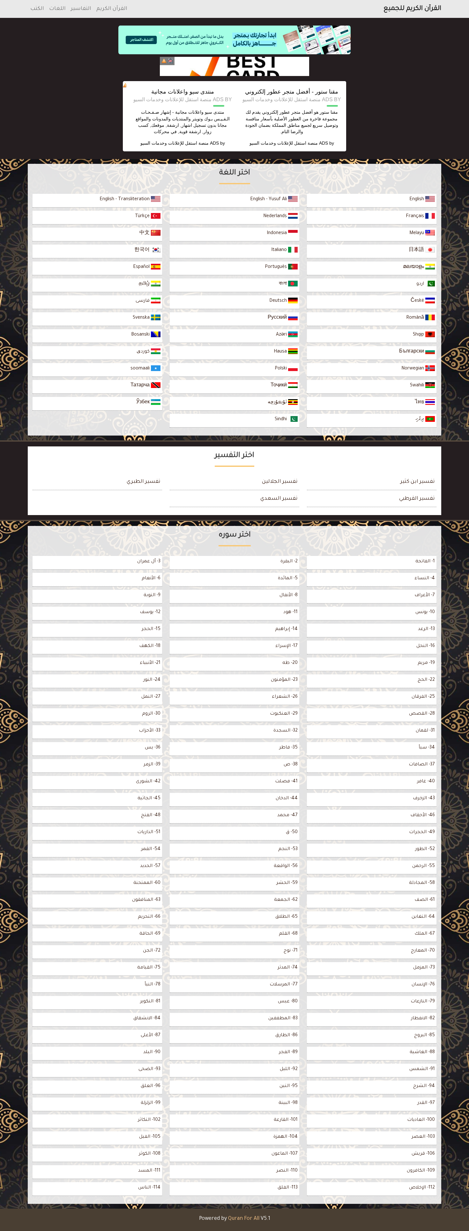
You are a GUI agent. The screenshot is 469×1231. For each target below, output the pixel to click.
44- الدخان (287, 798)
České (418, 301)
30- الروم (151, 714)
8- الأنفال (288, 595)
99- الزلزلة (150, 1103)
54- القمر (150, 849)
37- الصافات (422, 764)
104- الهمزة (285, 1137)
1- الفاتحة (425, 561)
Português (276, 267)
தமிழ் (145, 284)
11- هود (290, 612)
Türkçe (143, 216)
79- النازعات (423, 1001)
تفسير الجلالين (280, 482)
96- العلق (150, 1086)
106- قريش (423, 1154)
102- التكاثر (149, 1120)
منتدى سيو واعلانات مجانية (182, 91)
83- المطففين (283, 1018)
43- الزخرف (424, 798)
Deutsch (278, 301)
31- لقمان (425, 730)
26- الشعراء (285, 697)
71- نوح (291, 951)
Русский (278, 318)
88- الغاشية (422, 1052)
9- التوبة (152, 595)
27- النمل (150, 697)
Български (412, 351)
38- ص (291, 764)
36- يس (152, 747)
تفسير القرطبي (417, 499)
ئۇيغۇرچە (278, 402)
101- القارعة (286, 1120)
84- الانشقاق (146, 1018)
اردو (420, 284)
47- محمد (287, 815)
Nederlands (275, 216)
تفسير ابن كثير (417, 482)
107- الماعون (285, 1154)
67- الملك (424, 934)
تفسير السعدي (279, 499)
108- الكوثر (149, 1154)
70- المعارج (423, 951)
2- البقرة (289, 561)
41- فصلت (286, 781)
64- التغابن (423, 917)
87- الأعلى (150, 1035)
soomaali (140, 368)
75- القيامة (148, 967)
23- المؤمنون (284, 680)
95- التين (288, 1086)
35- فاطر (288, 747)
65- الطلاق (286, 917)
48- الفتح (150, 815)
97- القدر (426, 1103)
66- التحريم (149, 917)
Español (142, 267)
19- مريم (426, 663)
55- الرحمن (423, 866)
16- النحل (425, 646)
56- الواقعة (286, 866)
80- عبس (288, 1001)
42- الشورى (148, 781)
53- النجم (288, 849)
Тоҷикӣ (279, 385)
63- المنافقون (146, 900)
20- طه (290, 663)
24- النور (151, 680)
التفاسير (81, 9)
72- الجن (151, 951)
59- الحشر (287, 883)
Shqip (419, 335)
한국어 (142, 250)
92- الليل (289, 1069)
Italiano (279, 250)
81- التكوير (150, 1001)
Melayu (417, 233)
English (417, 199)
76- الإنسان (423, 984)
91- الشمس (422, 1069)
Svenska (142, 318)
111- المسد (149, 1171)
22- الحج (426, 680)
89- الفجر (288, 1052)
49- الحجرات (422, 832)
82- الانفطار (423, 1018)
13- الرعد (426, 629)
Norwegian (413, 368)
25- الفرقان (423, 697)
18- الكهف (149, 646)
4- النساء (424, 578)
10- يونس (425, 612)
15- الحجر (151, 629)
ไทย (420, 402)
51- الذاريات (148, 832)
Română (415, 318)
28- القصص (422, 714)
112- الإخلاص (422, 1187)
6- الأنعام (151, 578)
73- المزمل (424, 967)
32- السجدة (285, 730)
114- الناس (149, 1187)
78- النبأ (152, 984)
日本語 (417, 250)
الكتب (37, 9)
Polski (281, 368)
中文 (145, 233)
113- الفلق (288, 1187)
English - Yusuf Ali (269, 199)
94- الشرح (424, 1086)
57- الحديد (150, 866)
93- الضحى (149, 1069)
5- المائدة (288, 578)
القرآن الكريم (111, 9)
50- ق (292, 832)
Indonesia (277, 233)
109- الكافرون (421, 1171)
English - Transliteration (125, 199)
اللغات (57, 9)
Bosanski (141, 335)
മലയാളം (414, 267)
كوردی (144, 351)
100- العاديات (421, 1120)
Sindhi (281, 419)
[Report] (164, 61)
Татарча (140, 385)
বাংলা (283, 284)
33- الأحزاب (149, 730)
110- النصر (287, 1171)
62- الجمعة (286, 900)
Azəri (282, 335)
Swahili (417, 385)
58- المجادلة (422, 883)
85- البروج (424, 1035)
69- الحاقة (149, 934)
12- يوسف (150, 612)
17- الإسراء (286, 646)
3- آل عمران (148, 561)
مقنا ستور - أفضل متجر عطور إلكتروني (291, 91)
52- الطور (425, 849)
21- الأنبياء (150, 663)
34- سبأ (427, 747)
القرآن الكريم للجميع (412, 8)
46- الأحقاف (422, 815)
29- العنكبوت (284, 714)
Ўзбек (143, 402)
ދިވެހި (420, 419)
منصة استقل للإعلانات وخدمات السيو (283, 143)
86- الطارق (286, 1035)
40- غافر (426, 781)
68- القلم (288, 934)
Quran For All (243, 1219)
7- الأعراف (424, 595)
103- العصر (423, 1137)
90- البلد (151, 1052)
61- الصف (424, 900)
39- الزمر (152, 764)
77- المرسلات (284, 984)
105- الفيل (149, 1137)
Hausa (281, 351)
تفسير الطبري (143, 482)
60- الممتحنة (146, 883)
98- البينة (288, 1103)
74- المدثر (288, 967)
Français (415, 216)
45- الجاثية (149, 798)
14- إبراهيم (286, 629)
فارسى (143, 301)
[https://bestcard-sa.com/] (234, 66)
